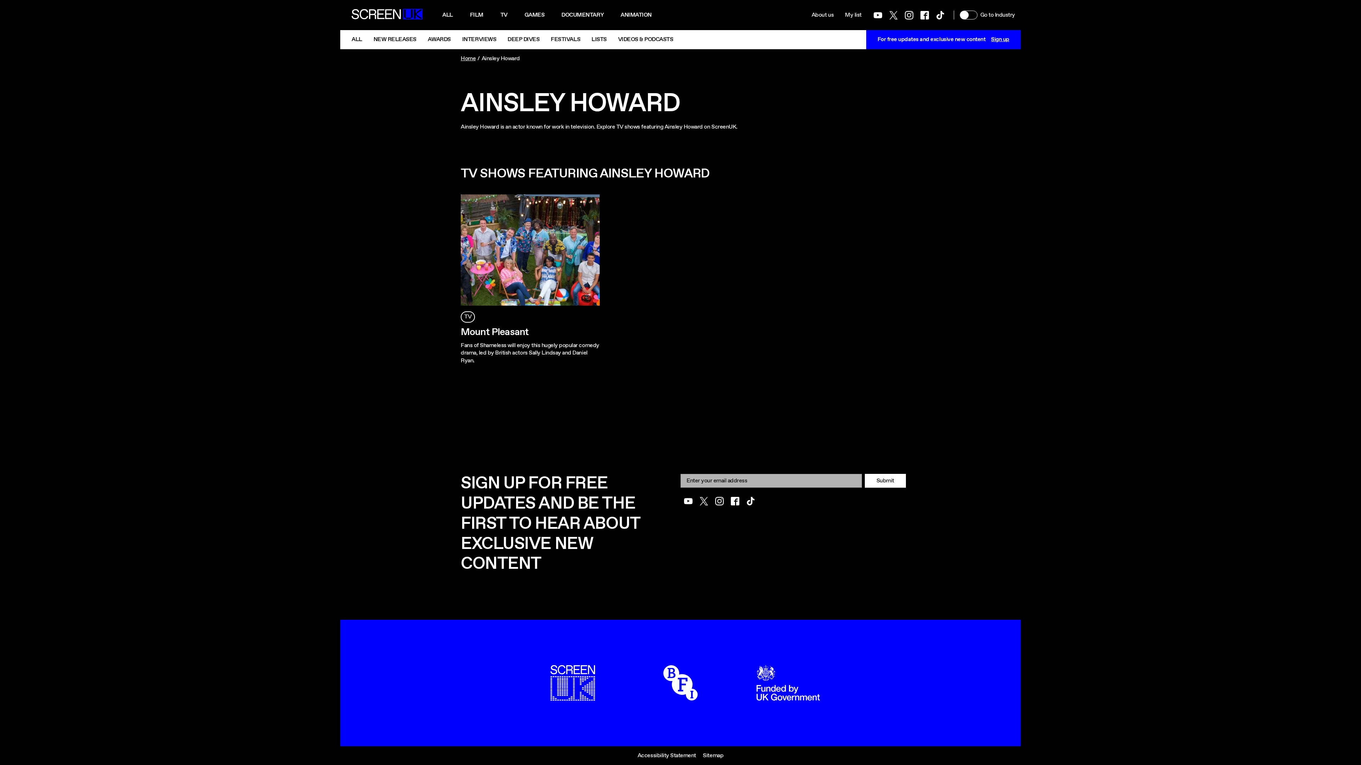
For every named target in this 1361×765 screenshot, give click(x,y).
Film (476, 15)
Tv (504, 15)
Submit (885, 480)
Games (535, 15)
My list (853, 15)
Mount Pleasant (494, 332)
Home (468, 58)
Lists (599, 39)
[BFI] (680, 697)
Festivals (565, 39)
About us (823, 15)
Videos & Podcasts (645, 39)
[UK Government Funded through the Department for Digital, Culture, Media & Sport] (788, 697)
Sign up (1000, 39)
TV (467, 317)
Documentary (582, 15)
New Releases (395, 39)
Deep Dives (523, 39)
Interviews (479, 39)
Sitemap (713, 755)
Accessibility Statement (667, 755)
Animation (636, 15)
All (447, 15)
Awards (439, 39)
